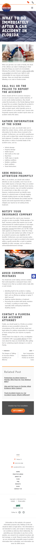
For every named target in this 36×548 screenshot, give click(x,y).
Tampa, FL (19, 459)
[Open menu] (32, 7)
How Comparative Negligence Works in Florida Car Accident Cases (28, 355)
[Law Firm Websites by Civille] (18, 506)
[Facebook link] (19, 512)
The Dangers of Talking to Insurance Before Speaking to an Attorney (9, 355)
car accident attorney (20, 339)
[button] (33, 276)
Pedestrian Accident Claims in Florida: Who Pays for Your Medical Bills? (17, 380)
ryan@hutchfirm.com (19, 467)
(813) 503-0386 (33, 2)
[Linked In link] (23, 512)
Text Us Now (28, 2)
